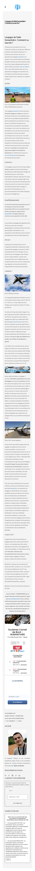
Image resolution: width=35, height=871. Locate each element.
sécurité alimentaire (10, 155)
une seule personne (14, 599)
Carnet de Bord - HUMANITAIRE (14, 716)
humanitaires (9, 214)
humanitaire (21, 57)
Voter (8, 859)
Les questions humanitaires (15, 718)
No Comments (10, 721)
